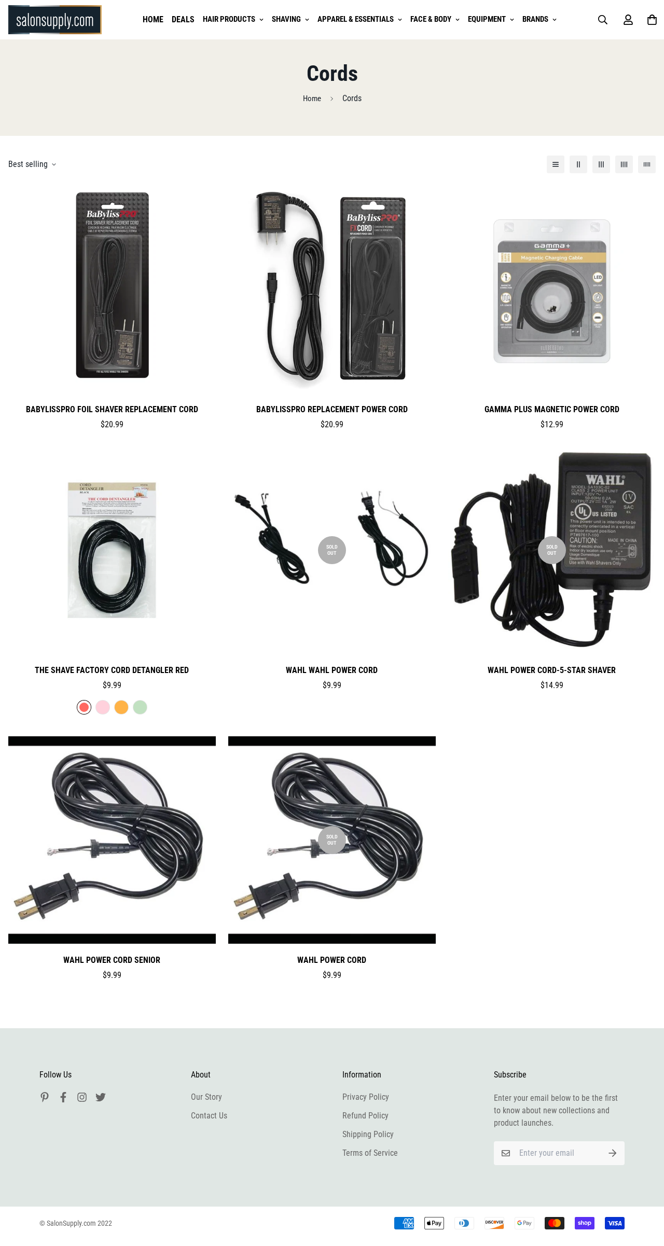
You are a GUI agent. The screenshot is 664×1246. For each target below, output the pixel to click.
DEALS (183, 19)
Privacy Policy (365, 1097)
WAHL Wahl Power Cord (332, 670)
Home (312, 98)
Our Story (206, 1097)
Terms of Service (370, 1153)
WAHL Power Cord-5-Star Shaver (552, 670)
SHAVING (286, 19)
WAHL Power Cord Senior (111, 960)
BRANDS (535, 19)
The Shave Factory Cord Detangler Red (112, 670)
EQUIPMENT (487, 19)
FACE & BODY (430, 19)
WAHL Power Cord (331, 960)
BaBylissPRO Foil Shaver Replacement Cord (112, 409)
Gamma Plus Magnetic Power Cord (552, 409)
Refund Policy (365, 1116)
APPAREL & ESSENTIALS (355, 19)
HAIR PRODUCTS (229, 19)
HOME (153, 19)
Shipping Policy (368, 1134)
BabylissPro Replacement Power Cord (332, 409)
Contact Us (209, 1116)
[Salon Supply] (55, 19)
